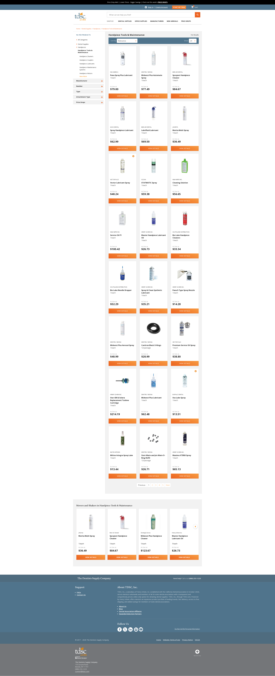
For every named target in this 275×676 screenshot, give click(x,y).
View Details (122, 96)
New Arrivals (172, 21)
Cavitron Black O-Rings (151, 345)
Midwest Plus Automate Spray (151, 76)
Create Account (161, 7)
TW (124, 628)
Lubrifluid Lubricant (149, 130)
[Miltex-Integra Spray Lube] (122, 440)
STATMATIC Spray (149, 183)
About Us (122, 606)
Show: (186, 41)
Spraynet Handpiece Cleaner (181, 76)
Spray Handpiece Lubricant (121, 130)
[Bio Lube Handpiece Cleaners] (184, 220)
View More (83, 76)
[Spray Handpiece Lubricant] (122, 115)
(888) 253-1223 (195, 578)
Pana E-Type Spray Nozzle (184, 290)
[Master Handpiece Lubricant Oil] (153, 220)
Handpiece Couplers (86, 60)
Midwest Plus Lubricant (151, 398)
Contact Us (81, 595)
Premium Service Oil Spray (184, 345)
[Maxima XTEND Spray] (184, 440)
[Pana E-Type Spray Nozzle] (184, 275)
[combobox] (127, 41)
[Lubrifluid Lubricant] (153, 115)
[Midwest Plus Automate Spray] (153, 60)
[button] (197, 14)
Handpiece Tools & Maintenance (112, 29)
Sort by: (113, 41)
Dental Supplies (125, 21)
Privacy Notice (187, 640)
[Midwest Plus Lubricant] (153, 383)
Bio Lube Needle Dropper (121, 290)
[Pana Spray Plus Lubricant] (122, 60)
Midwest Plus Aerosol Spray (122, 345)
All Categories (83, 40)
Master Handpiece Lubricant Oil (153, 236)
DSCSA (197, 640)
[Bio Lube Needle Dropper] (122, 275)
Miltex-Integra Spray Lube (121, 455)
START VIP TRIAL (179, 7)
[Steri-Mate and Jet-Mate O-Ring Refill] (153, 440)
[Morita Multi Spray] (184, 115)
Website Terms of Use (171, 640)
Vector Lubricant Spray (120, 183)
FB (118, 628)
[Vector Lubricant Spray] (122, 168)
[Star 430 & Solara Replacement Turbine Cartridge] (122, 383)
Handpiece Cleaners (86, 56)
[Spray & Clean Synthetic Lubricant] (153, 275)
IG (134, 628)
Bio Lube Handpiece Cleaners (181, 236)
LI (128, 628)
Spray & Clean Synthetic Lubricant (151, 291)
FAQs (79, 592)
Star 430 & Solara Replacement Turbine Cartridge (119, 400)
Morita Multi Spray (181, 130)
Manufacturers (157, 21)
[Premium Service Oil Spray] (184, 330)
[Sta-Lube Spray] (184, 383)
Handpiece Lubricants (86, 64)
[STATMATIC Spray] (153, 168)
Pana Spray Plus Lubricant (121, 75)
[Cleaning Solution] (184, 168)
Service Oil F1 (116, 235)
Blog (121, 609)
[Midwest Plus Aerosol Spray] (122, 330)
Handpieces (96, 29)
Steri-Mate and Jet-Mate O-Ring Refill (153, 456)
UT (140, 628)
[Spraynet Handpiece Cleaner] (184, 60)
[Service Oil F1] (122, 220)
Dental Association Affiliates (130, 611)
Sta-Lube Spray (179, 398)
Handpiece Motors (85, 73)
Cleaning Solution (180, 183)
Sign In (151, 7)
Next (168, 485)
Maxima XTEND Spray (182, 455)
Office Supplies (141, 21)
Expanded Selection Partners (130, 614)
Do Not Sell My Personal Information (187, 629)
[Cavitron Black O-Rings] (153, 330)
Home (78, 29)
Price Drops (186, 21)
